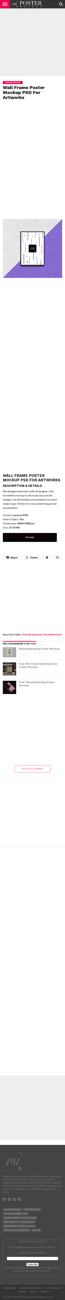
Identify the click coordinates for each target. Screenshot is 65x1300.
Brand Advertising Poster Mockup (39, 648)
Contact (45, 1291)
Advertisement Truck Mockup (20, 1218)
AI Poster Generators (16, 1214)
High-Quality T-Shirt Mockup (19, 1222)
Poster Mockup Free (30, 1288)
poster (36, 1230)
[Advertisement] (32, 42)
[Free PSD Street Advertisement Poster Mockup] (9, 669)
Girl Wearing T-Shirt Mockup (19, 1226)
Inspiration (9, 1288)
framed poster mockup (16, 1230)
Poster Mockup (32, 634)
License (22, 1291)
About (33, 1291)
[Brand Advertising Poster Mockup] (9, 652)
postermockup (52, 634)
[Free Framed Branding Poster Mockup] (9, 687)
